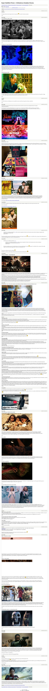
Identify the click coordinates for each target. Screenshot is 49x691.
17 (14, 685)
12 (10, 685)
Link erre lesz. (4, 528)
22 (18, 685)
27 (22, 685)
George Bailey (4, 202)
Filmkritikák (7, 6)
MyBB (22, 690)
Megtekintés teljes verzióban (15, 7)
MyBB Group (27, 690)
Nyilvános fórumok (18, 5)
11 (9, 685)
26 (21, 685)
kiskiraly (3, 510)
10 (8, 685)
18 (15, 685)
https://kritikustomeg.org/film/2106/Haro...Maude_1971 (9, 206)
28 (23, 685)
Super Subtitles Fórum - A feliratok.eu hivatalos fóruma (17, 3)
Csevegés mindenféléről (25, 5)
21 (17, 685)
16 (13, 685)
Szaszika (3, 98)
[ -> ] (15, 232)
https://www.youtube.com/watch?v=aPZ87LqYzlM (12, 200)
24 (20, 685)
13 (11, 685)
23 (19, 685)
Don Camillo (3, 17)
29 (24, 685)
